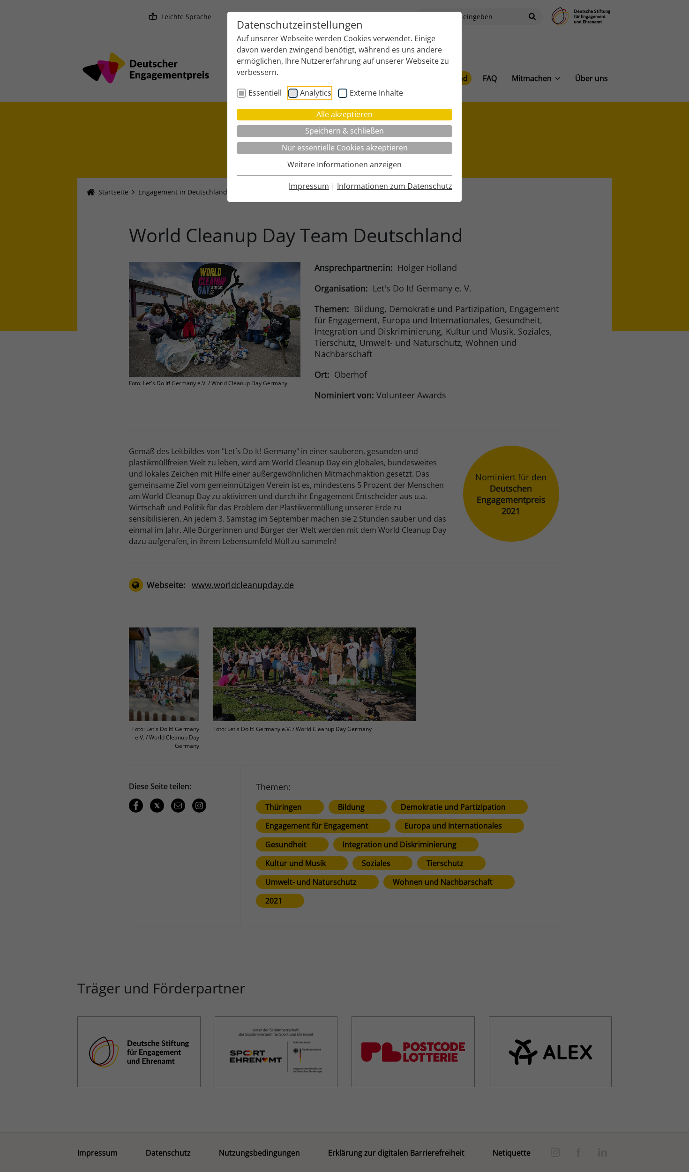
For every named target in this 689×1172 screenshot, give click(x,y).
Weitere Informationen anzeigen (344, 164)
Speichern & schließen (344, 131)
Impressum (309, 186)
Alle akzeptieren (344, 114)
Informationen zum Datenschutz (394, 186)
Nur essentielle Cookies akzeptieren (345, 147)
